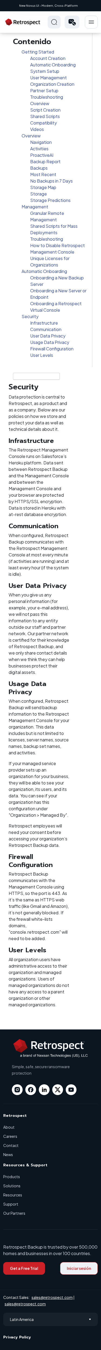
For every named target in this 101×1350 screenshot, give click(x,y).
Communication (45, 329)
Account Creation (47, 58)
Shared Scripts (45, 116)
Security (30, 316)
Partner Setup (44, 90)
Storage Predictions (50, 200)
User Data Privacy (47, 336)
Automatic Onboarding (53, 65)
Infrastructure (44, 323)
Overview (39, 103)
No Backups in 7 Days (51, 181)
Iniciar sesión (79, 1268)
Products (11, 1176)
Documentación (20, 376)
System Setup (44, 71)
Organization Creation (52, 84)
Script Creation (45, 110)
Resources (12, 1194)
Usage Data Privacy (49, 342)
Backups (39, 168)
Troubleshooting (46, 97)
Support (10, 1204)
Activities (39, 148)
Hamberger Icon (91, 22)
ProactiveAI (41, 155)
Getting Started (38, 52)
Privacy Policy (17, 1337)
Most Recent (43, 174)
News (8, 1154)
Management (35, 206)
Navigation (41, 142)
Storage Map (43, 187)
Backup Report (45, 161)
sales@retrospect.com (52, 1297)
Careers (10, 1136)
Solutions (11, 1185)
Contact (11, 1145)
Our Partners (14, 1213)
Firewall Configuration (52, 348)
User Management (48, 77)
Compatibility (43, 123)
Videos (37, 129)
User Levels (41, 355)
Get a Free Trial (24, 1268)
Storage (38, 194)
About (9, 1127)
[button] (72, 22)
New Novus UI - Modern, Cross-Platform (48, 5)
